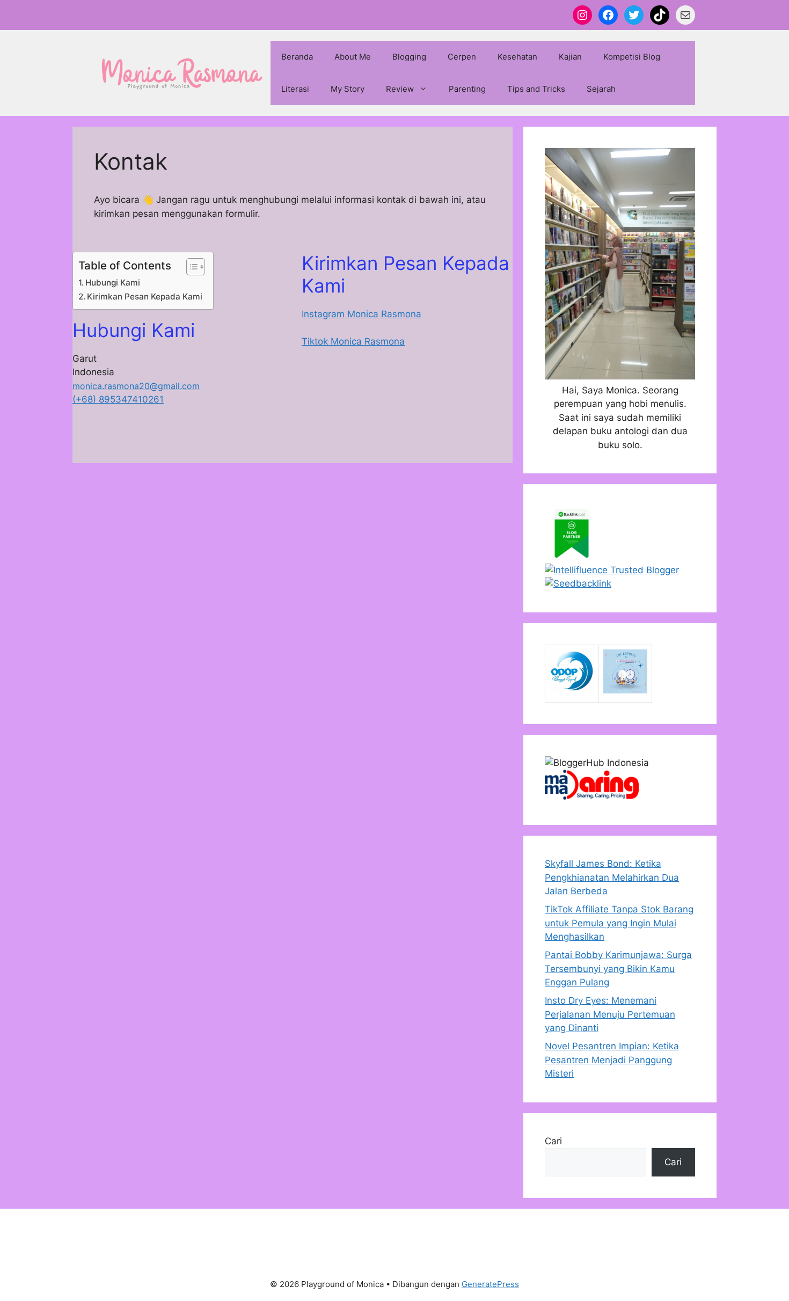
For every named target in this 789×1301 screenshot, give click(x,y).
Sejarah (601, 89)
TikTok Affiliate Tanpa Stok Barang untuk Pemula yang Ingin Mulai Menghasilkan (619, 923)
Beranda (297, 57)
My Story (347, 89)
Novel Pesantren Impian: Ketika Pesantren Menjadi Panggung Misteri (612, 1060)
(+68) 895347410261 (118, 399)
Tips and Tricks (536, 89)
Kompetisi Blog (631, 57)
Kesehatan (517, 57)
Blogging (409, 57)
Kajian (570, 57)
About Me (352, 57)
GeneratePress (490, 1284)
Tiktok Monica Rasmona (353, 341)
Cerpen (462, 57)
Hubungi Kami (112, 282)
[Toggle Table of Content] (190, 267)
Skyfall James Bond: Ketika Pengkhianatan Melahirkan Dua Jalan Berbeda (612, 877)
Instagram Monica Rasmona (361, 314)
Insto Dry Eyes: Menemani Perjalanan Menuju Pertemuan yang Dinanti (610, 1014)
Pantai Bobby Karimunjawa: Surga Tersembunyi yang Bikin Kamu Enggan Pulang (618, 968)
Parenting (467, 89)
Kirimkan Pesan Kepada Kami (144, 296)
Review (400, 89)
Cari (553, 1141)
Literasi (295, 89)
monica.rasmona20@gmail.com (136, 386)
